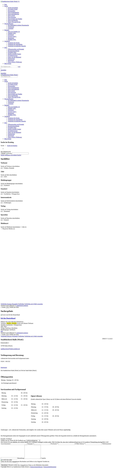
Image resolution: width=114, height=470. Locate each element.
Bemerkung (21, 458)
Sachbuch (7, 185)
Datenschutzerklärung (36, 467)
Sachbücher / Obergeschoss (12, 194)
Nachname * (54, 444)
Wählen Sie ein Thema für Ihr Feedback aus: (13, 440)
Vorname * (30, 444)
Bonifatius (7, 211)
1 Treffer (3, 307)
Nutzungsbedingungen (49, 467)
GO (19, 66)
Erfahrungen (7, 202)
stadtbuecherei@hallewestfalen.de (10, 349)
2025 (5, 176)
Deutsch (6, 220)
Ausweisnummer (5, 444)
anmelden (3, 70)
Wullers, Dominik (9, 168)
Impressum (4, 367)
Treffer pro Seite (14, 307)
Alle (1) (24, 227)
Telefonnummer (106, 444)
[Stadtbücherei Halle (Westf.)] (9, 1)
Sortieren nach (5, 305)
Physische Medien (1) (9, 228)
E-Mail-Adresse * (80, 444)
